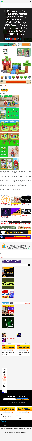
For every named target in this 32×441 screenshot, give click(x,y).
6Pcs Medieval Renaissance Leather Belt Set (23, 353)
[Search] (29, 265)
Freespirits (26, 435)
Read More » (8, 340)
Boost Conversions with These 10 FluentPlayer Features (25, 334)
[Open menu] (29, 1)
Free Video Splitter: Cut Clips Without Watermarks (11, 339)
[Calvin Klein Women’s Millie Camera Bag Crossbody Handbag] (9, 348)
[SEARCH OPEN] (30, 1)
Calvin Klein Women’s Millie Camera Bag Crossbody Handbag (8, 353)
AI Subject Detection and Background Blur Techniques (11, 333)
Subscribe (22, 399)
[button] (5, 39)
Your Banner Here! (3, 257)
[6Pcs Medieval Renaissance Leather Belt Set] (23, 348)
